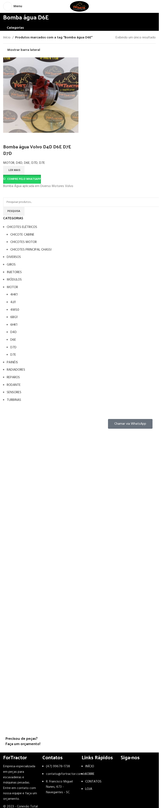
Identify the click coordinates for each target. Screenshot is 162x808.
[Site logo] (79, 6)
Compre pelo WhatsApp (24, 179)
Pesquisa (13, 211)
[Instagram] (126, 769)
